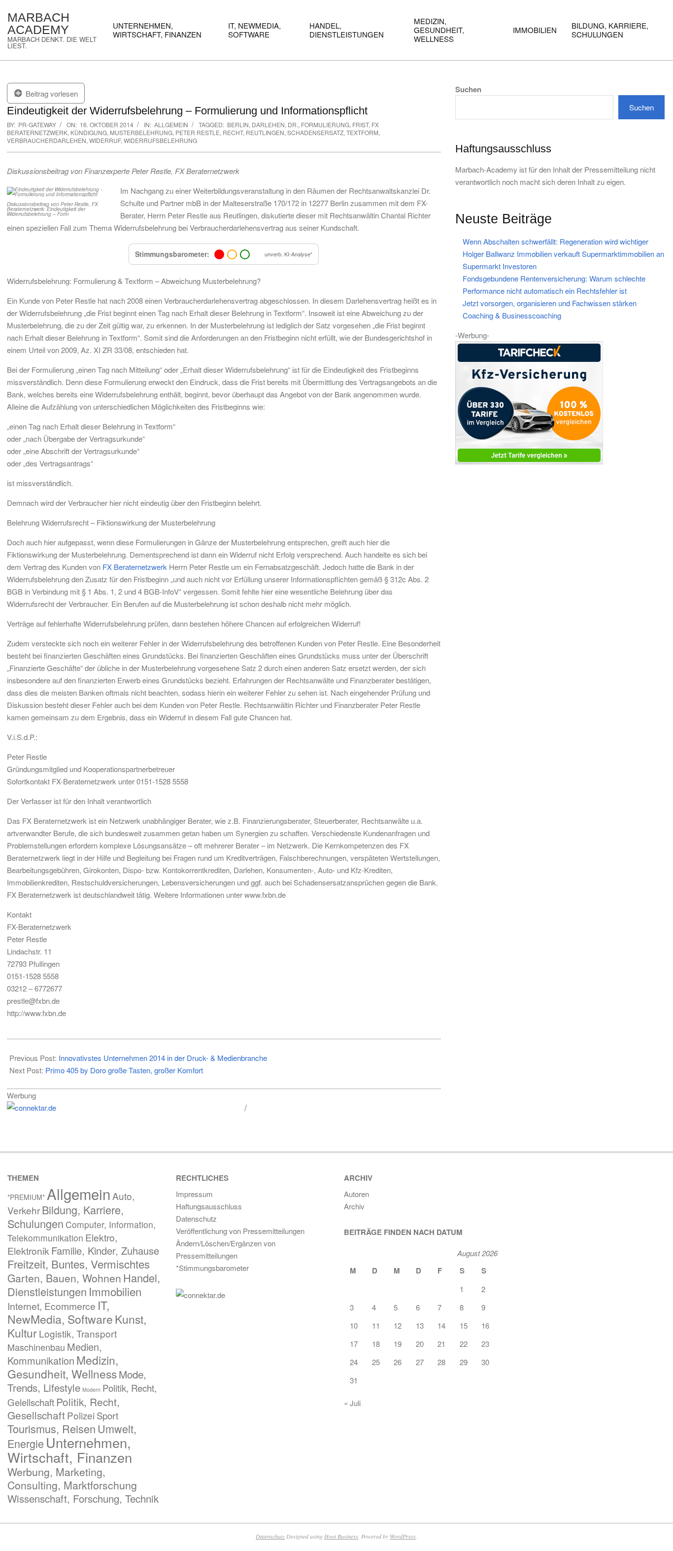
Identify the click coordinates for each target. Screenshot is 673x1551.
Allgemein (171, 124)
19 (398, 1344)
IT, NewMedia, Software (60, 1312)
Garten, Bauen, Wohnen (64, 1277)
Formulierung (325, 124)
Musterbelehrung (141, 132)
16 (485, 1325)
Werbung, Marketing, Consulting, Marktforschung (72, 1478)
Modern (91, 1389)
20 (420, 1344)
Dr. (293, 124)
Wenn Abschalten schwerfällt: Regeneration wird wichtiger (555, 241)
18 (376, 1344)
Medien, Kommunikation (54, 1354)
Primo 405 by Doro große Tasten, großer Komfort (124, 1070)
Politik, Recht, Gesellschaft (63, 1408)
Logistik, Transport (78, 1333)
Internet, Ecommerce (51, 1306)
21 (441, 1344)
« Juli (352, 1403)
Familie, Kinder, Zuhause (105, 1250)
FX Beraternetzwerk (134, 567)
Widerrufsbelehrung (160, 140)
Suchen (468, 89)
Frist (360, 124)
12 (398, 1325)
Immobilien (115, 1291)
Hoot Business (341, 1536)
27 (420, 1362)
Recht (233, 132)
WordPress (403, 1536)
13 (420, 1325)
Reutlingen (265, 132)
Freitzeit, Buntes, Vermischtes (78, 1263)
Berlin (238, 124)
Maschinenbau (36, 1346)
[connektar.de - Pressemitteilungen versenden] (122, 1108)
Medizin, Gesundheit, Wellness (62, 1366)
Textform (362, 132)
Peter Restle (197, 132)
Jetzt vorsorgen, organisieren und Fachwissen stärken (550, 303)
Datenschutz (270, 1536)
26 (398, 1362)
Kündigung (88, 132)
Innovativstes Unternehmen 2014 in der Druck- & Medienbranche (163, 1058)
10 (354, 1325)
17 (354, 1344)
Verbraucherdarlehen (46, 140)
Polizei (81, 1415)
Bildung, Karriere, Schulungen (65, 1216)
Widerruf (105, 140)
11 (376, 1325)
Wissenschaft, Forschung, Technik (83, 1498)
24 (354, 1362)
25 (376, 1362)
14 (441, 1325)
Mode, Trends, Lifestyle (76, 1381)
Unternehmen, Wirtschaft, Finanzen (69, 1450)
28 (441, 1362)
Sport (107, 1415)
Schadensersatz (315, 132)
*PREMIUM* (26, 1197)
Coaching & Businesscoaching (512, 315)
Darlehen (268, 124)
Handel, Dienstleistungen (83, 1284)
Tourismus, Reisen (51, 1428)
